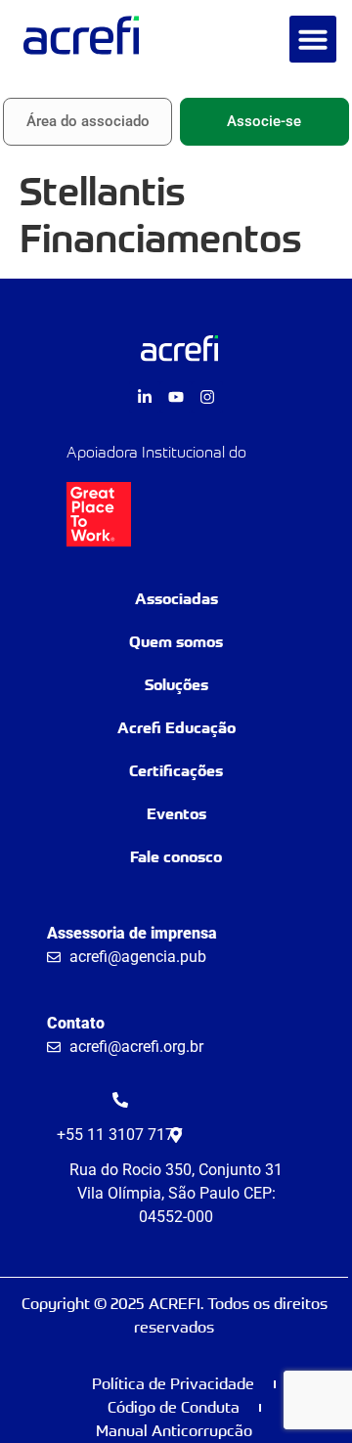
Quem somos (176, 642)
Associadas (176, 599)
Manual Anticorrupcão (174, 1431)
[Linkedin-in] (144, 397)
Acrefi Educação (176, 728)
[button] (312, 39)
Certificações (176, 771)
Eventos (176, 814)
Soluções (176, 685)
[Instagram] (207, 397)
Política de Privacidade (173, 1384)
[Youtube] (176, 397)
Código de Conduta (174, 1407)
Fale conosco (176, 857)
